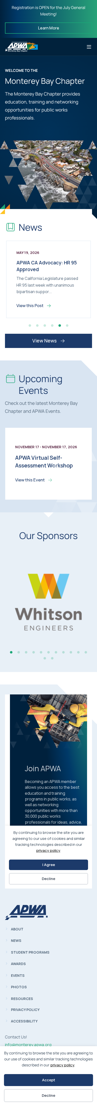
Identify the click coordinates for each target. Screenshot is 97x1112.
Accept (48, 1080)
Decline (48, 1095)
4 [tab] (52, 325)
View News (45, 340)
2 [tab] (37, 325)
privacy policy (62, 1065)
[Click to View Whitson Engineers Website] (48, 604)
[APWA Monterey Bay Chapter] (26, 918)
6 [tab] (67, 325)
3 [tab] (44, 325)
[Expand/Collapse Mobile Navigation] (89, 47)
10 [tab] (78, 652)
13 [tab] (52, 658)
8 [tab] (63, 652)
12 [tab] (44, 658)
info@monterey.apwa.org (28, 1044)
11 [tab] (85, 652)
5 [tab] (59, 325)
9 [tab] (70, 652)
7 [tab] (55, 652)
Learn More (48, 28)
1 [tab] (29, 325)
